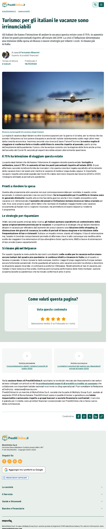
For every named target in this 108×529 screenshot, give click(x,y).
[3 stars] (53, 319)
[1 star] (42, 319)
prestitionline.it (9, 11)
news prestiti (24, 11)
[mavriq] (7, 521)
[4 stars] (58, 319)
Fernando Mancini (29, 52)
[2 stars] (48, 319)
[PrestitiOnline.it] (15, 438)
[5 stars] (64, 319)
